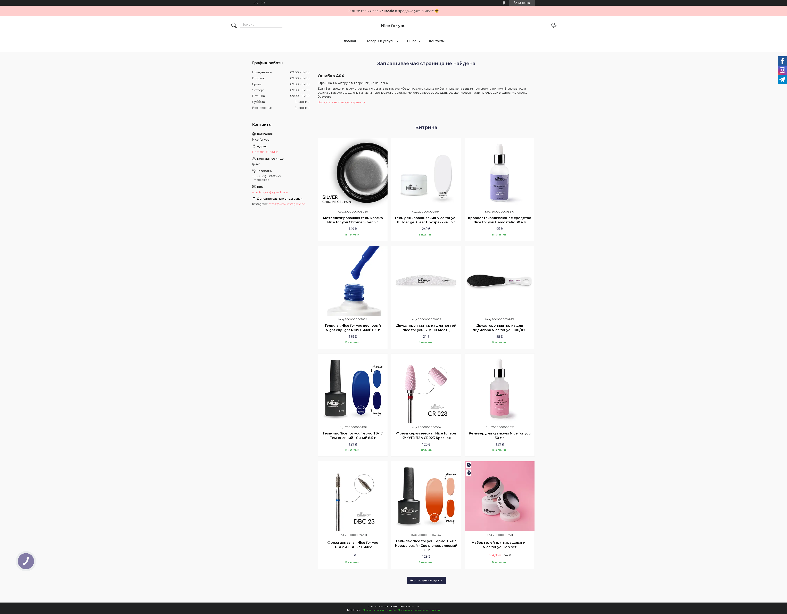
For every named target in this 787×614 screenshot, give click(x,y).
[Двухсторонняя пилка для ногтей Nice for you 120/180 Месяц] (426, 281)
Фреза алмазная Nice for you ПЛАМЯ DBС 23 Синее (352, 545)
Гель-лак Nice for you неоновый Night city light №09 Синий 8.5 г (353, 328)
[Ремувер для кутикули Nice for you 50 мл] (500, 388)
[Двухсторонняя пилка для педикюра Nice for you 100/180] (500, 281)
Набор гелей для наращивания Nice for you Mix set (500, 545)
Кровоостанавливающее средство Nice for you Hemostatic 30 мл (499, 220)
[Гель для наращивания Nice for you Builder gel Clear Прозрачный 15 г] (426, 173)
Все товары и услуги (424, 580)
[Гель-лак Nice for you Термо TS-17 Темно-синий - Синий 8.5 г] (353, 388)
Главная (349, 41)
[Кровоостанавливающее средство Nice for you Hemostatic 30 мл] (500, 173)
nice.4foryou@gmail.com (270, 192)
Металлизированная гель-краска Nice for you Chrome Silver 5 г (353, 220)
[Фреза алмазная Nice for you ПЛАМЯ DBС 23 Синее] (353, 496)
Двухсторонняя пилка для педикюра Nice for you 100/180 (500, 328)
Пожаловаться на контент (379, 610)
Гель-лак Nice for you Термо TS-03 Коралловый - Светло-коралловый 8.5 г (426, 545)
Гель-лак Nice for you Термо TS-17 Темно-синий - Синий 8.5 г (353, 435)
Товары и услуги (381, 41)
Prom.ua (413, 606)
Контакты (437, 41)
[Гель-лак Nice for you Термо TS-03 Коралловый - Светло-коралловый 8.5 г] (426, 496)
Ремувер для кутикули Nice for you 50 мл (500, 435)
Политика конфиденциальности (419, 610)
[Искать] (234, 26)
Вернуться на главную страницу (341, 102)
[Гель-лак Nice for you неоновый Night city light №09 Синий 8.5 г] (353, 281)
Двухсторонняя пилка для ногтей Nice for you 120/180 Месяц (426, 328)
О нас (411, 41)
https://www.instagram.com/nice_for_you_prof (288, 204)
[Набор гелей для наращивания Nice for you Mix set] (500, 496)
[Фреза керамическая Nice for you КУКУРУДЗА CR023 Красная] (426, 388)
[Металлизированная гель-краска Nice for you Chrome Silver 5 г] (353, 173)
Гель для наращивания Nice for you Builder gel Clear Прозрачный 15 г (426, 220)
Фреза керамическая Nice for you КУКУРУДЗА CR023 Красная (426, 435)
